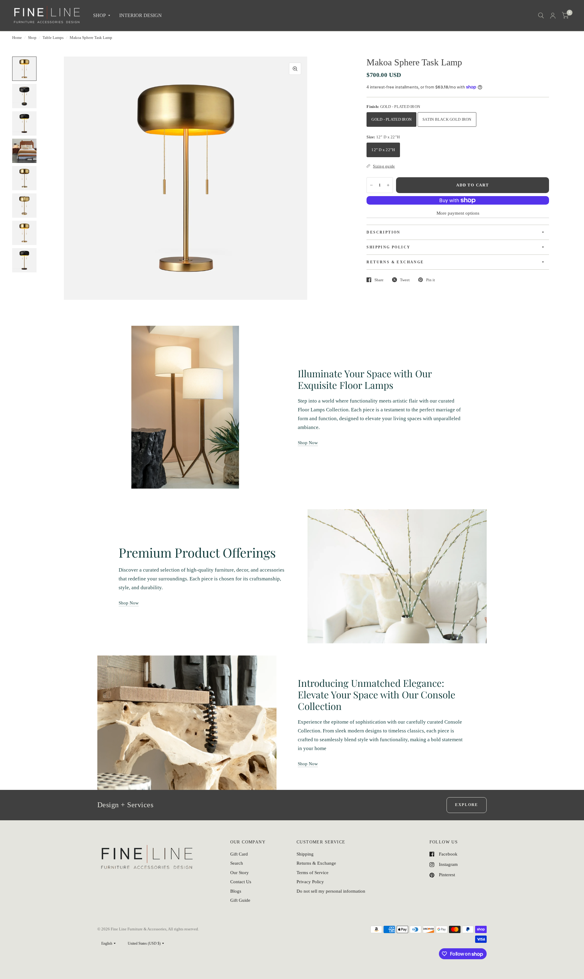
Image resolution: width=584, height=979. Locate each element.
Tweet (405, 280)
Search (236, 863)
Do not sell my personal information (331, 891)
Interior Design (140, 15)
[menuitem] (102, 16)
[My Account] (553, 15)
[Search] (541, 15)
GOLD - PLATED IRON (391, 119)
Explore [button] (466, 804)
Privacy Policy (310, 881)
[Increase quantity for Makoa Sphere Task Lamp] (388, 185)
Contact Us (240, 881)
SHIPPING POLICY (388, 247)
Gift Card (239, 854)
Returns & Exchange (316, 863)
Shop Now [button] (308, 442)
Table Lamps (53, 37)
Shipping (305, 854)
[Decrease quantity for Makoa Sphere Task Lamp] (371, 185)
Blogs (235, 891)
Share (379, 280)
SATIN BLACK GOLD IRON (446, 119)
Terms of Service (312, 872)
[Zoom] (295, 69)
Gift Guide (240, 900)
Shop (32, 37)
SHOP (99, 15)
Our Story (239, 872)
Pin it (430, 280)
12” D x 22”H (383, 149)
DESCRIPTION (383, 232)
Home (17, 37)
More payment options (457, 213)
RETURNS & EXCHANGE (395, 262)
